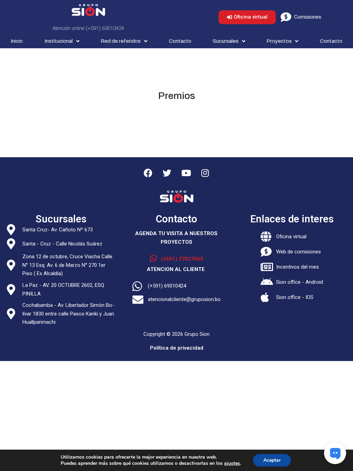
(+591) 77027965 (182, 259)
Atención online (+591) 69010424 (88, 28)
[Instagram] (205, 172)
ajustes (232, 463)
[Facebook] (148, 172)
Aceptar (272, 460)
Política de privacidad (176, 348)
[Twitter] (167, 172)
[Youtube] (186, 172)
